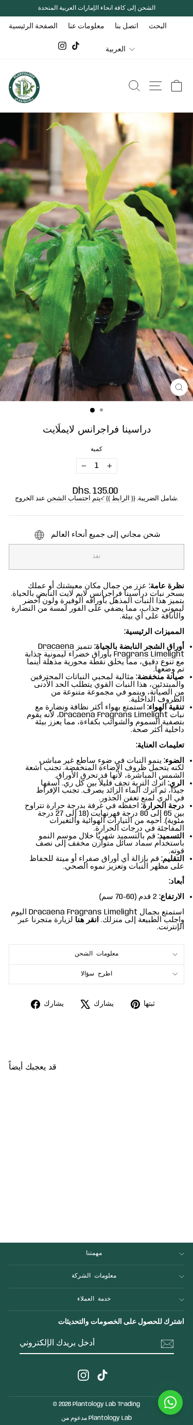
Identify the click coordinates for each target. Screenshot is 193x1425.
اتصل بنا (126, 26)
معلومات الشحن (96, 954)
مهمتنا (94, 1253)
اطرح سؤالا (96, 974)
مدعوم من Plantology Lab (96, 1418)
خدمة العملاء (94, 1299)
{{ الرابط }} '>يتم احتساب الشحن (91, 498)
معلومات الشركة (94, 1276)
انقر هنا (87, 920)
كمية (96, 450)
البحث (158, 26)
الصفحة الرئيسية (33, 26)
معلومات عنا (86, 26)
